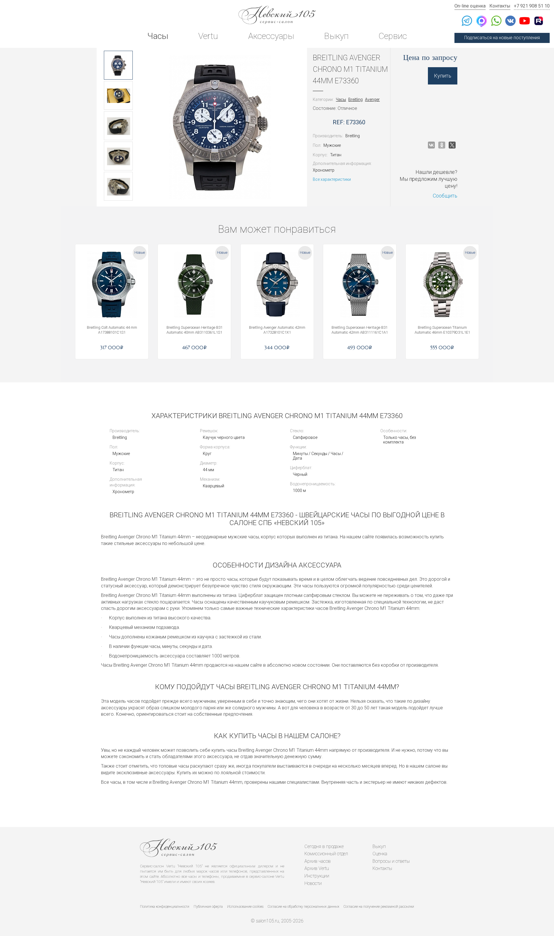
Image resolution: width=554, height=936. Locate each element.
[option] (118, 65)
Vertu (208, 36)
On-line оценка (470, 6)
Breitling (355, 99)
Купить (442, 76)
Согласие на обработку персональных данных (303, 907)
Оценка (380, 853)
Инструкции (316, 876)
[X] (452, 145)
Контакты (499, 6)
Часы (157, 36)
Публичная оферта (208, 907)
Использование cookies (245, 907)
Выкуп (336, 36)
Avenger (372, 99)
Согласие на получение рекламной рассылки (379, 907)
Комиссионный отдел (326, 853)
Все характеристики (332, 179)
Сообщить (445, 196)
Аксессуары (271, 36)
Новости (313, 883)
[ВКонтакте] (431, 145)
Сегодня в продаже (324, 846)
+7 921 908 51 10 (532, 6)
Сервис (393, 36)
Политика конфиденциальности (164, 907)
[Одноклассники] (441, 145)
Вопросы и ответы (391, 861)
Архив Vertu (316, 868)
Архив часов (317, 861)
